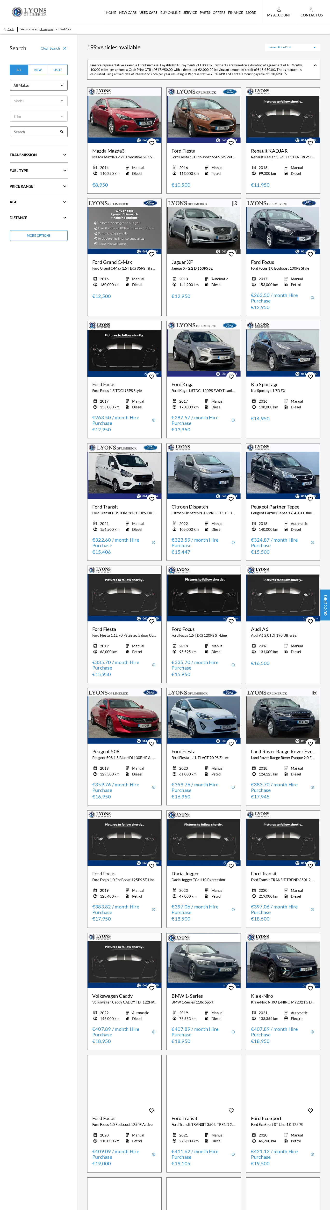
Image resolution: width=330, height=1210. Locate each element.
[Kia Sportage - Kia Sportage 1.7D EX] (283, 349)
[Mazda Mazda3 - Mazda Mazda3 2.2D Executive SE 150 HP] (124, 115)
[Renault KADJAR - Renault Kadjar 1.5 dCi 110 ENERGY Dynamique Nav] (283, 115)
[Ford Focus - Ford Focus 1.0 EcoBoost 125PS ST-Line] (124, 838)
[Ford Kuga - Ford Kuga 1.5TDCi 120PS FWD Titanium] (204, 349)
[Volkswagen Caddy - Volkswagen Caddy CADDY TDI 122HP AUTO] (124, 961)
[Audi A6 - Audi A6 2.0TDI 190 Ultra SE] (283, 593)
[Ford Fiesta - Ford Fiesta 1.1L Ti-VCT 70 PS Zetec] (204, 716)
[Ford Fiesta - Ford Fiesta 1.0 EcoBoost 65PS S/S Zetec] (204, 115)
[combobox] (39, 85)
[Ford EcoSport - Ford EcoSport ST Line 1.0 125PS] (283, 1083)
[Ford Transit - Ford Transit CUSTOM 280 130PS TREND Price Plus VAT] (124, 471)
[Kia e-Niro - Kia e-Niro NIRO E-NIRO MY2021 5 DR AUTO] (283, 961)
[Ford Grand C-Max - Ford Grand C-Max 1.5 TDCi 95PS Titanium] (124, 226)
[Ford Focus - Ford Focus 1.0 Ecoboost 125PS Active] (124, 1083)
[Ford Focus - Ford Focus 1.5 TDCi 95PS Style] (124, 349)
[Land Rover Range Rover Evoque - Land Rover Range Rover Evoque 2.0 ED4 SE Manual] (283, 716)
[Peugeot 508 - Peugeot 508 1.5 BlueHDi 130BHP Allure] (124, 716)
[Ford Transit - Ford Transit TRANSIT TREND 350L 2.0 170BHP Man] (283, 838)
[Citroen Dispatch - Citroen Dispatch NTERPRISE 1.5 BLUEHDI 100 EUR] (204, 471)
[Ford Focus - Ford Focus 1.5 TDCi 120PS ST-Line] (204, 593)
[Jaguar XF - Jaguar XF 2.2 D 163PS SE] (204, 226)
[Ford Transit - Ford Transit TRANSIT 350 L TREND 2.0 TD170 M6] (204, 1083)
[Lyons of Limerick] (29, 12)
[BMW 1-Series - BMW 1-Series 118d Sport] (204, 961)
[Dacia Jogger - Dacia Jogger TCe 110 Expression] (204, 838)
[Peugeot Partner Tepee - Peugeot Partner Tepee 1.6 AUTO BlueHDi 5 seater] (283, 471)
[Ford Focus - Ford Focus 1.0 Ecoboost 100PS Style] (283, 226)
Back (10, 29)
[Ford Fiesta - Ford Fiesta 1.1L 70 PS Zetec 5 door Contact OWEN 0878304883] (124, 593)
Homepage (46, 29)
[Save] (152, 143)
